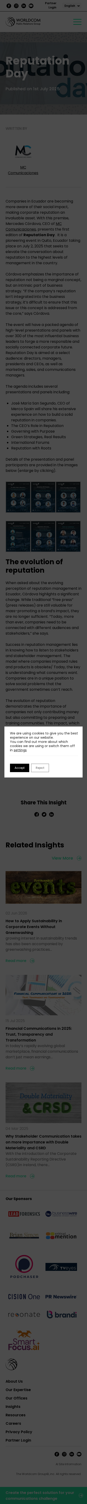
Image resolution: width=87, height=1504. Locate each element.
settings (20, 750)
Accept (20, 768)
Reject (40, 768)
